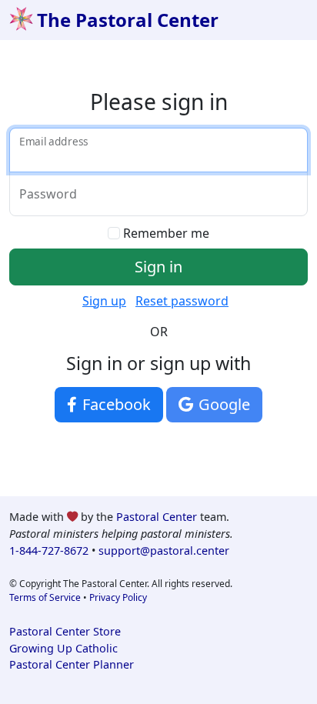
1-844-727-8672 (48, 550)
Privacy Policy (118, 597)
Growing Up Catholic (63, 648)
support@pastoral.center (163, 550)
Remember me (166, 233)
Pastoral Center (156, 516)
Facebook (114, 404)
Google (222, 404)
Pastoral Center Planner (71, 664)
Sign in (158, 266)
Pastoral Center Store (65, 631)
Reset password (182, 300)
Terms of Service (45, 597)
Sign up (104, 300)
